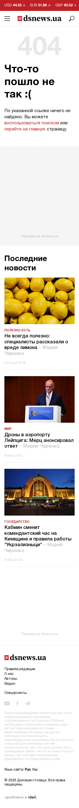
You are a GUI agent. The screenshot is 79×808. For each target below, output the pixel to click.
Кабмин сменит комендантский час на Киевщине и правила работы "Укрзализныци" (38, 539)
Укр (35, 769)
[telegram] (27, 703)
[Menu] (7, 18)
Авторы (10, 678)
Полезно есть (17, 330)
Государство (17, 522)
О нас (9, 674)
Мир (7, 429)
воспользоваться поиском (31, 123)
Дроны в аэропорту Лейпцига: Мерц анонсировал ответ (39, 441)
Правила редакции (19, 669)
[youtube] (7, 703)
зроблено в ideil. (20, 797)
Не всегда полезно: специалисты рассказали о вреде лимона (36, 345)
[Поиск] (72, 18)
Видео (9, 683)
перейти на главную (24, 129)
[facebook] (17, 703)
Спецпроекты (15, 693)
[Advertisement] (39, 192)
